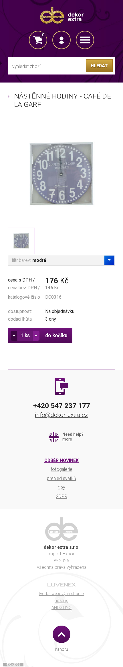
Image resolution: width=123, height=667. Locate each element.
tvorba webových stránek (61, 593)
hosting (61, 600)
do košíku (56, 335)
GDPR (61, 496)
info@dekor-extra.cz (61, 414)
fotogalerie (61, 469)
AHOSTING (61, 607)
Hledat (99, 66)
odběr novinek (61, 460)
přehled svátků (61, 478)
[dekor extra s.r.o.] (61, 15)
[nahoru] (61, 634)
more (67, 439)
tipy (61, 487)
